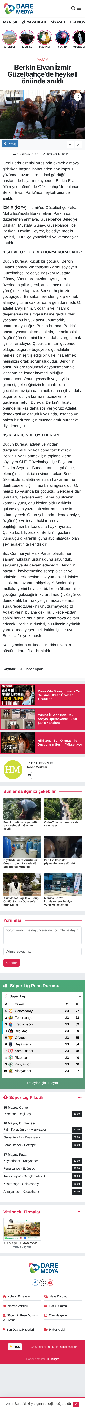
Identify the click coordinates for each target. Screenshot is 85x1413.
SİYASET (58, 22)
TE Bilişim (52, 1358)
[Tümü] (80, 1212)
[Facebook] (35, 1282)
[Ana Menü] (79, 8)
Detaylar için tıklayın (42, 1083)
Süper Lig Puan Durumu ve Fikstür (20, 1317)
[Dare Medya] (18, 8)
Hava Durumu (58, 1296)
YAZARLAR (36, 22)
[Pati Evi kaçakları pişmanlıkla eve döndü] (63, 846)
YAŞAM (42, 60)
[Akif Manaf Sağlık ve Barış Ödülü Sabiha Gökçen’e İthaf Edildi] (22, 884)
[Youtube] (50, 1282)
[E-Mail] (29, 775)
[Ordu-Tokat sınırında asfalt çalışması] (63, 808)
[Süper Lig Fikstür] (80, 1097)
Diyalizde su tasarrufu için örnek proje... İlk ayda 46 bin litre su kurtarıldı (21, 863)
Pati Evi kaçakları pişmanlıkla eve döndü (59, 861)
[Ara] (73, 8)
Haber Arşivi (57, 1329)
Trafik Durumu (58, 1306)
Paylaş (12, 143)
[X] (42, 1282)
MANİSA (10, 22)
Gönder (11, 963)
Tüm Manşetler (58, 1315)
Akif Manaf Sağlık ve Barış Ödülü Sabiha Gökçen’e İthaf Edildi (21, 901)
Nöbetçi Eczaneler (19, 1296)
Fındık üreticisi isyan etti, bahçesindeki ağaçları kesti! (20, 825)
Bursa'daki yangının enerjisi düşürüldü (43, 1404)
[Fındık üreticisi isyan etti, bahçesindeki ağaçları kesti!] (22, 808)
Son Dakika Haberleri (20, 1329)
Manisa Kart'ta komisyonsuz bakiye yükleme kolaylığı (58, 901)
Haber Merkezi (36, 767)
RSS (16, 1346)
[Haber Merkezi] (12, 769)
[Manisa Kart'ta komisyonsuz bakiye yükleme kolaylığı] (63, 884)
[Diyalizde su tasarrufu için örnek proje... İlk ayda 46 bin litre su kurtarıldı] (22, 846)
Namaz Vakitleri (18, 1306)
